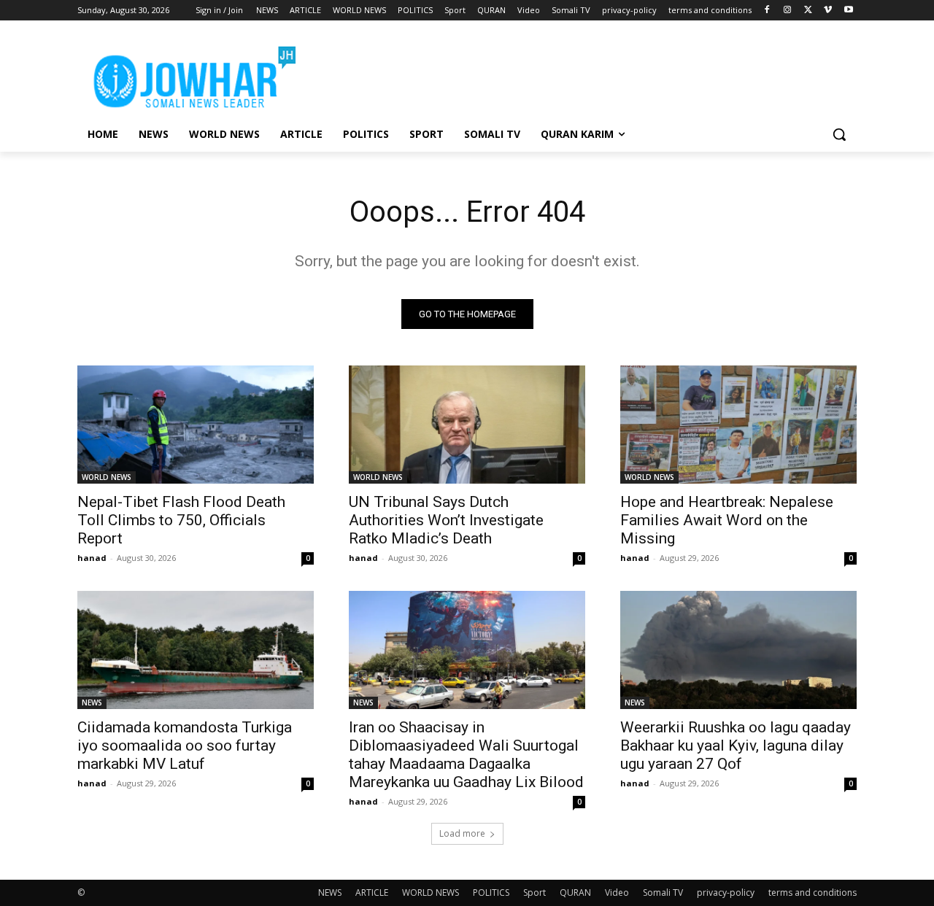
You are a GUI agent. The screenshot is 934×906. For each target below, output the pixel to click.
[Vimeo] (827, 10)
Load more (462, 833)
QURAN (575, 892)
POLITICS (491, 892)
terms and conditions (812, 892)
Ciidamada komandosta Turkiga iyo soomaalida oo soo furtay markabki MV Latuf (184, 746)
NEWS (92, 702)
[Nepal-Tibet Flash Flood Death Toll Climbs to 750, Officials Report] (195, 424)
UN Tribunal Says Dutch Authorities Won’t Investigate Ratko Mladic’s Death (446, 520)
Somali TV (663, 892)
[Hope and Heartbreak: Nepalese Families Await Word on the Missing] (738, 424)
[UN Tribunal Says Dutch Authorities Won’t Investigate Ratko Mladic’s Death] (467, 424)
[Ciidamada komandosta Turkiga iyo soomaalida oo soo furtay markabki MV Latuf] (195, 650)
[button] (839, 134)
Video (617, 892)
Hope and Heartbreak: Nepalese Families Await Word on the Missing (726, 520)
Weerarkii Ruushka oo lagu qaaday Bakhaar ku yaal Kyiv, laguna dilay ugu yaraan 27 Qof (735, 746)
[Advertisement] (576, 74)
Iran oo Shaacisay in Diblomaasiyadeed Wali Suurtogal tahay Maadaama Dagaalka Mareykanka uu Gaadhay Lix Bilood (466, 755)
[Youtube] (848, 10)
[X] (808, 10)
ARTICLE (371, 892)
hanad (92, 557)
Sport (534, 892)
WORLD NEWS (106, 477)
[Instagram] (787, 10)
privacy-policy (725, 892)
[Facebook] (767, 10)
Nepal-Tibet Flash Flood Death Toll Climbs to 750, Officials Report (181, 520)
